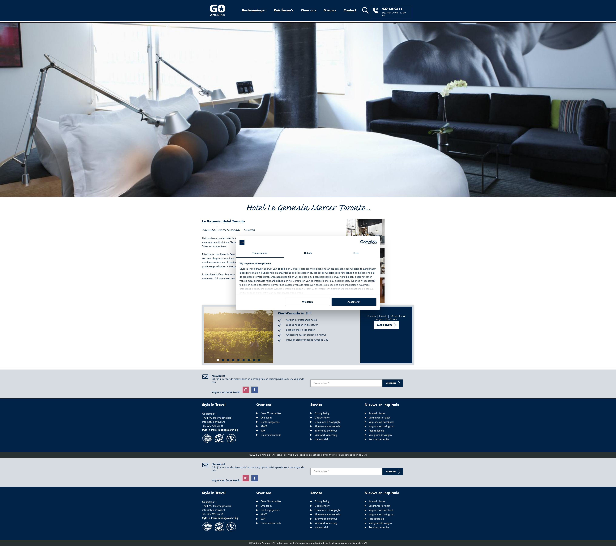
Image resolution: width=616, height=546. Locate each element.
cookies (282, 268)
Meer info (384, 325)
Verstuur (391, 383)
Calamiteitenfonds (271, 434)
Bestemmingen (254, 10)
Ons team (266, 417)
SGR (263, 430)
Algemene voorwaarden (328, 426)
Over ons (308, 10)
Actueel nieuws (377, 413)
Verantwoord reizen (379, 417)
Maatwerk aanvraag (326, 434)
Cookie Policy (322, 417)
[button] (218, 360)
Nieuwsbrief (321, 439)
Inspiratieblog (376, 430)
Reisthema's (284, 10)
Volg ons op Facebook (381, 421)
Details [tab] (308, 253)
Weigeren (307, 301)
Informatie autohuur (326, 430)
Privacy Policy (322, 413)
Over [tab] (356, 253)
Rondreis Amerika (379, 439)
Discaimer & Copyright (327, 421)
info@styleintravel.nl (213, 421)
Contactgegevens (270, 421)
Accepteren (353, 301)
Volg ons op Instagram (381, 426)
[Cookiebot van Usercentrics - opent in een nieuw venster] (363, 242)
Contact (350, 10)
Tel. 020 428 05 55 (212, 425)
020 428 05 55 (392, 9)
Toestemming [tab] (259, 253)
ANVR (264, 426)
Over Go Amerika (271, 413)
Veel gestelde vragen (380, 434)
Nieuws (330, 10)
